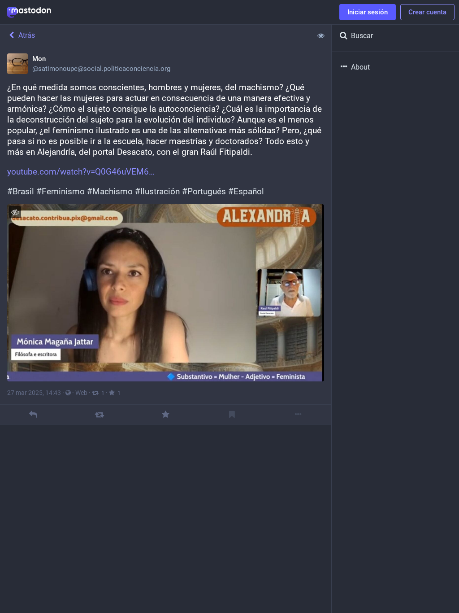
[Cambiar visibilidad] (15, 212)
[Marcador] (232, 414)
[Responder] (33, 414)
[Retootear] (99, 414)
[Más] (298, 414)
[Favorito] (165, 414)
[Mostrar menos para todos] (321, 35)
